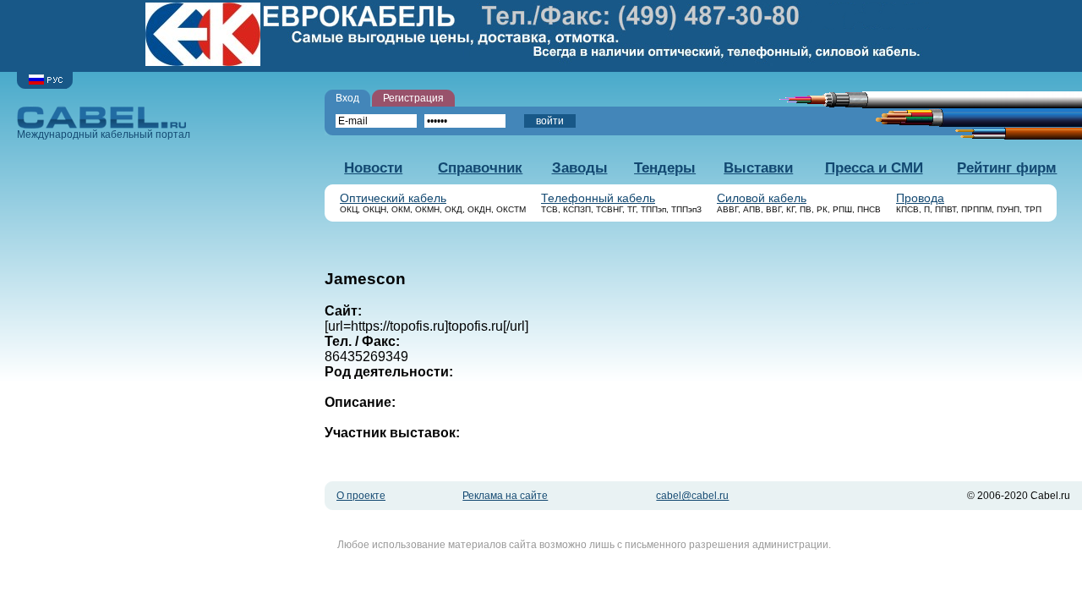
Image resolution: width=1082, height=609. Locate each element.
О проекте (360, 496)
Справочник (480, 168)
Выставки (758, 168)
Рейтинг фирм (1007, 168)
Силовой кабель (761, 198)
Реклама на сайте (505, 496)
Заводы (580, 168)
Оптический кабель (393, 198)
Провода (920, 198)
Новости (373, 168)
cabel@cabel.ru (692, 496)
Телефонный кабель (598, 198)
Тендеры (665, 168)
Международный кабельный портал (103, 134)
